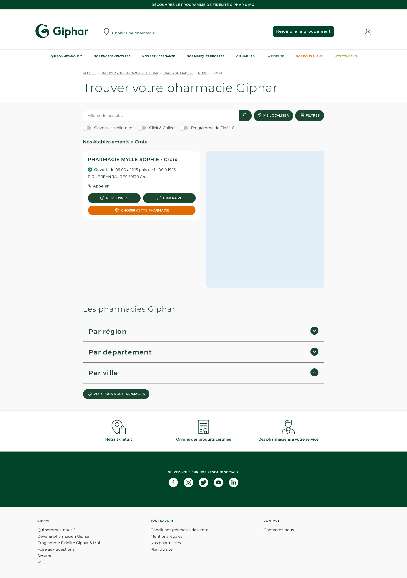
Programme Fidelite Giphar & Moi (68, 543)
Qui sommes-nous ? (66, 56)
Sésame (45, 556)
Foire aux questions (55, 549)
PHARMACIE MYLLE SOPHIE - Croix (132, 159)
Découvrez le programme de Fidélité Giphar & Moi (203, 5)
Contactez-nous (279, 530)
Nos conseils (345, 56)
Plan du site (162, 549)
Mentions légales (167, 536)
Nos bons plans (309, 56)
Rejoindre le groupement (303, 31)
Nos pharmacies (166, 543)
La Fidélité (275, 56)
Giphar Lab (245, 56)
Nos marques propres (205, 56)
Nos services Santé (158, 56)
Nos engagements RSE (112, 56)
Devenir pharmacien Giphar (63, 536)
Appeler (101, 186)
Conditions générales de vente (179, 530)
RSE (41, 562)
